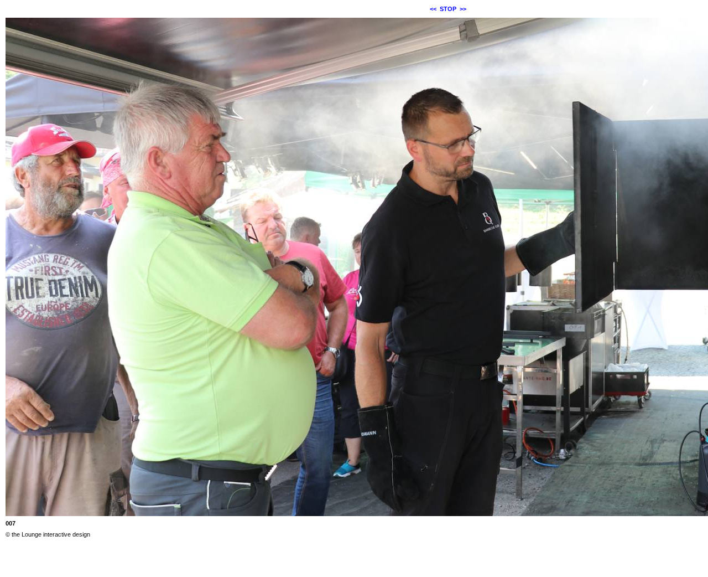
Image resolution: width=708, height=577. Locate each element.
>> (463, 9)
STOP (448, 9)
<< (433, 9)
